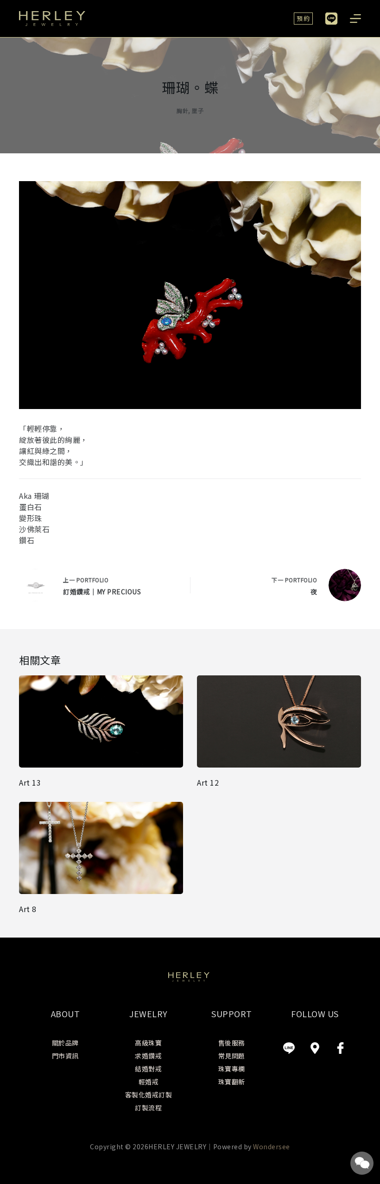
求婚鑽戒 (148, 1055)
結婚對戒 (148, 1068)
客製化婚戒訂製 (148, 1094)
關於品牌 (65, 1042)
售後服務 (231, 1042)
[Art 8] (101, 848)
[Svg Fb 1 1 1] (340, 1047)
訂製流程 (148, 1107)
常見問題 (231, 1055)
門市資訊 (65, 1055)
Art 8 (28, 908)
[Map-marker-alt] (314, 1047)
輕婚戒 (149, 1081)
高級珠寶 (148, 1042)
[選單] (355, 18)
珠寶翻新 (231, 1081)
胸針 (182, 110)
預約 (303, 18)
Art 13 (30, 782)
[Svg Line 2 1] (289, 1047)
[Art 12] (279, 721)
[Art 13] (101, 721)
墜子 (197, 110)
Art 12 (208, 782)
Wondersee (271, 1146)
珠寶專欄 (231, 1068)
